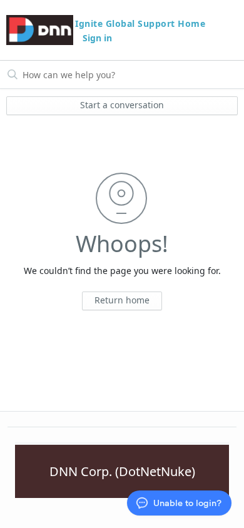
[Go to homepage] (40, 30)
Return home (122, 300)
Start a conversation (122, 105)
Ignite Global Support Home (140, 23)
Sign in (97, 38)
